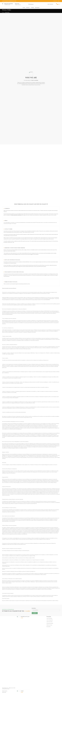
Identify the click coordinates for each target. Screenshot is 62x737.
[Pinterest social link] (49, 1)
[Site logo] (31, 4)
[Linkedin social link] (50, 1)
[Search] (54, 4)
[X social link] (47, 1)
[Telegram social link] (51, 1)
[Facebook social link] (46, 1)
